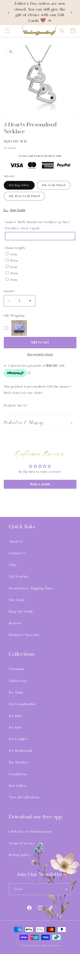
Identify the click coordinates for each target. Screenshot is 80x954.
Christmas (16, 669)
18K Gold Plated (53, 185)
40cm (14, 261)
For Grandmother (22, 704)
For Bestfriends (20, 751)
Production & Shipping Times (31, 588)
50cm (14, 273)
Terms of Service (22, 843)
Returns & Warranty (24, 635)
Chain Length (15, 248)
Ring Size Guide (21, 612)
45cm (13, 267)
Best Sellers (18, 786)
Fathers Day (18, 681)
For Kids (15, 727)
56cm (13, 280)
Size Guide (17, 210)
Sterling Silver (19, 185)
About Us (16, 542)
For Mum (16, 693)
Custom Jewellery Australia (44, 945)
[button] (7, 30)
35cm (13, 254)
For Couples (18, 739)
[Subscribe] (65, 889)
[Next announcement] (71, 12)
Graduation (18, 774)
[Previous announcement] (9, 12)
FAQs (12, 565)
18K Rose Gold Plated (24, 196)
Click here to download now (30, 832)
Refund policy (19, 855)
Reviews (15, 623)
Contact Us (17, 553)
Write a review (40, 484)
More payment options (40, 354)
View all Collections (24, 797)
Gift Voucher (19, 577)
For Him (15, 716)
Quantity (9, 291)
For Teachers (18, 762)
